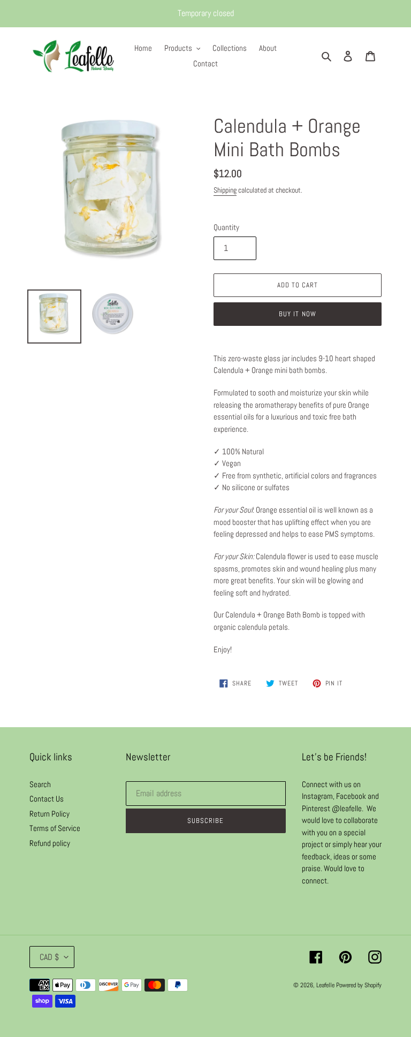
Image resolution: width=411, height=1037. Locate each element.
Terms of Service (54, 828)
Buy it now (297, 313)
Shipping (225, 190)
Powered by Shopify (359, 985)
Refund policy (49, 843)
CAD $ (49, 957)
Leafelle (325, 985)
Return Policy (49, 814)
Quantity (226, 227)
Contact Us (46, 799)
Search (40, 784)
